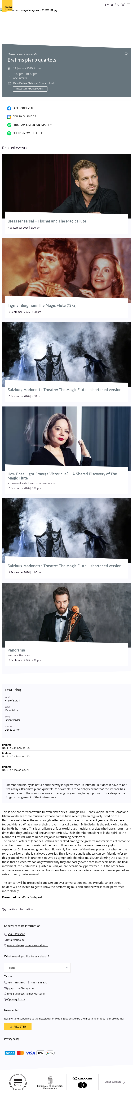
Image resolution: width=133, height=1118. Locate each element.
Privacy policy (11, 1039)
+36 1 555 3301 (39, 982)
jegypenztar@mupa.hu (20, 988)
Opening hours (16, 999)
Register (20, 1027)
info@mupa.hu (16, 939)
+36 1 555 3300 (16, 982)
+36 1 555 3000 (16, 934)
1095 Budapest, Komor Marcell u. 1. (27, 945)
